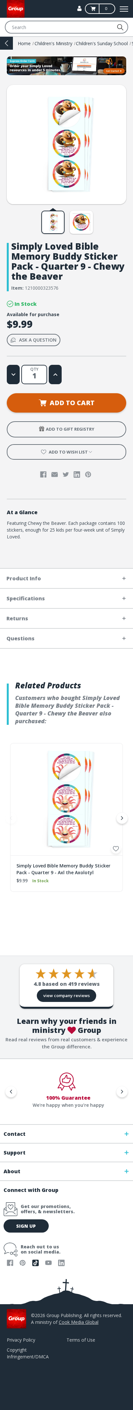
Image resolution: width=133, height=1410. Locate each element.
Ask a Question (37, 340)
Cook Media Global (78, 1322)
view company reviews (66, 995)
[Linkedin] (77, 474)
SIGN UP (26, 1226)
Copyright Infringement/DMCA (28, 1353)
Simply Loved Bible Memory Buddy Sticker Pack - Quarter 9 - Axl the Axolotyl (63, 869)
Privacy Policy (21, 1340)
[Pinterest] (88, 474)
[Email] (54, 474)
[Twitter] (66, 474)
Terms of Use (80, 1340)
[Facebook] (43, 474)
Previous (11, 818)
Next (122, 818)
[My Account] (79, 8)
